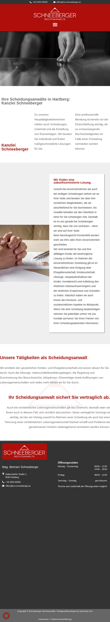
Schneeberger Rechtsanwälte (42, 611)
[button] (55, 24)
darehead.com (86, 611)
